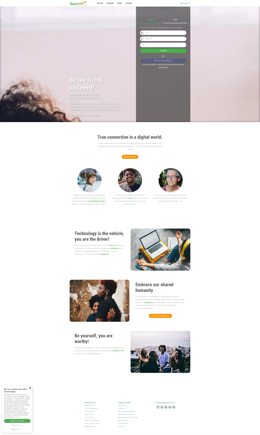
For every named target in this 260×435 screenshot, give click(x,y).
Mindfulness (122, 420)
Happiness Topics (124, 403)
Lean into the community (160, 316)
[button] (17, 429)
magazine (104, 254)
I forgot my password (92, 420)
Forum (130, 198)
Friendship (122, 405)
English (185, 3)
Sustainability (123, 423)
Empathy (132, 411)
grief (102, 201)
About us (87, 423)
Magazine (94, 408)
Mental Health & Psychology (128, 417)
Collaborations (89, 426)
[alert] (17, 409)
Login (175, 20)
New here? (151, 20)
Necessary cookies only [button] (17, 425)
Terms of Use (89, 411)
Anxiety (130, 414)
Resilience (121, 408)
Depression (122, 414)
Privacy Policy (89, 417)
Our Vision (96, 423)
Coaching (121, 426)
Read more (17, 417)
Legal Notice (88, 414)
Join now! (163, 51)
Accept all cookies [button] (17, 421)
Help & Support (89, 405)
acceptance (148, 302)
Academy (115, 248)
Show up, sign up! (130, 157)
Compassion (122, 411)
